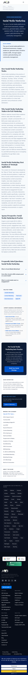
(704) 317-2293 (6, 584)
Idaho (16, 502)
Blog (2, 637)
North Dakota (7, 520)
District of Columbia (16, 496)
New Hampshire (7, 523)
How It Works (4, 615)
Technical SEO (6, 419)
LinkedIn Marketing (9, 292)
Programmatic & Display (8, 438)
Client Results (4, 635)
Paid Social (18, 295)
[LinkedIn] (2, 580)
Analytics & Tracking (8, 441)
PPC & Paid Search (7, 433)
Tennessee (15, 537)
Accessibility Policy (18, 654)
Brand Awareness (9, 298)
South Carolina (16, 534)
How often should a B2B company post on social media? (14, 274)
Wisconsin (14, 543)
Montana (6, 517)
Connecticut (6, 496)
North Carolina (14, 517)
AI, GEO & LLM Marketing (9, 451)
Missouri (13, 514)
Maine (12, 511)
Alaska (5, 490)
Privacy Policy (5, 652)
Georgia (18, 499)
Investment (4, 640)
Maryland (6, 511)
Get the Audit (4, 642)
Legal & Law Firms (19, 602)
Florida (12, 499)
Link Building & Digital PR (9, 422)
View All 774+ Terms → (9, 414)
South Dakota (7, 537)
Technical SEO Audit (6, 627)
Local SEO (5, 425)
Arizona (6, 493)
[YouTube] (15, 580)
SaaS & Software (19, 593)
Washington (6, 543)
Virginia (10, 540)
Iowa (11, 502)
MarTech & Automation (8, 462)
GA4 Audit (17, 617)
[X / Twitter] (12, 580)
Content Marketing (9, 295)
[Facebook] (6, 580)
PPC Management (5, 609)
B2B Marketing (6, 449)
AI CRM (3, 620)
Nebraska (15, 520)
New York (21, 526)
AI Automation (4, 617)
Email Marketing (7, 443)
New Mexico (7, 526)
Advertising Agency (6, 607)
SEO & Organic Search (8, 417)
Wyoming (15, 546)
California (12, 493)
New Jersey (16, 523)
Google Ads (4, 622)
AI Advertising (4, 600)
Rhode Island (7, 534)
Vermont (17, 540)
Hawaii (5, 502)
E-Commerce (18, 597)
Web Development (5, 602)
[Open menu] (23, 2)
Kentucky (18, 505)
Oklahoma (11, 529)
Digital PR (18, 298)
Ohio (5, 529)
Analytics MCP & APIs (20, 624)
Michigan (19, 511)
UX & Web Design (7, 459)
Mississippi (20, 514)
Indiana (5, 505)
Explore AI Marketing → (10, 404)
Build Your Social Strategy (14, 369)
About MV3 (4, 633)
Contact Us (4, 644)
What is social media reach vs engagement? (14, 280)
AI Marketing (4, 597)
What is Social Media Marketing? (14, 269)
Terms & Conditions (6, 654)
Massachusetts (14, 508)
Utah (5, 540)
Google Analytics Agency (21, 615)
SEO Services (4, 593)
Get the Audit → (6, 587)
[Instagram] (9, 580)
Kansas (11, 505)
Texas (21, 537)
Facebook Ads (4, 624)
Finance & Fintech (19, 604)
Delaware (6, 499)
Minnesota (6, 514)
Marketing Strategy (7, 457)
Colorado (19, 493)
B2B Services (18, 595)
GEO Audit (17, 620)
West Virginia (7, 546)
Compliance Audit (19, 622)
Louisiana (6, 508)
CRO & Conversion (7, 446)
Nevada (14, 526)
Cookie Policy (15, 652)
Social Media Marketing (8, 454)
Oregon (18, 529)
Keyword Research (7, 427)
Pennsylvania (7, 531)
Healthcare (17, 600)
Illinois (21, 502)
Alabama (12, 490)
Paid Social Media (7, 435)
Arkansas (19, 490)
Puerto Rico (15, 531)
